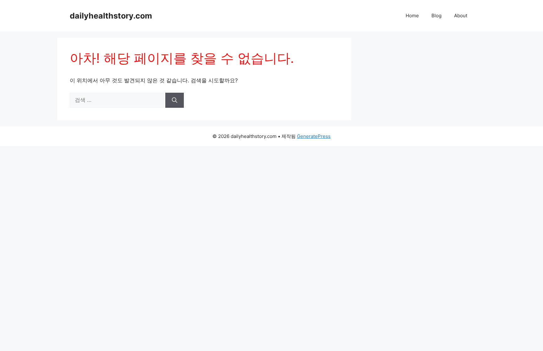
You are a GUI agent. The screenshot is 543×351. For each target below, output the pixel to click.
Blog (436, 16)
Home (412, 16)
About (460, 16)
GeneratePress (314, 136)
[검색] (174, 100)
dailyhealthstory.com (111, 15)
